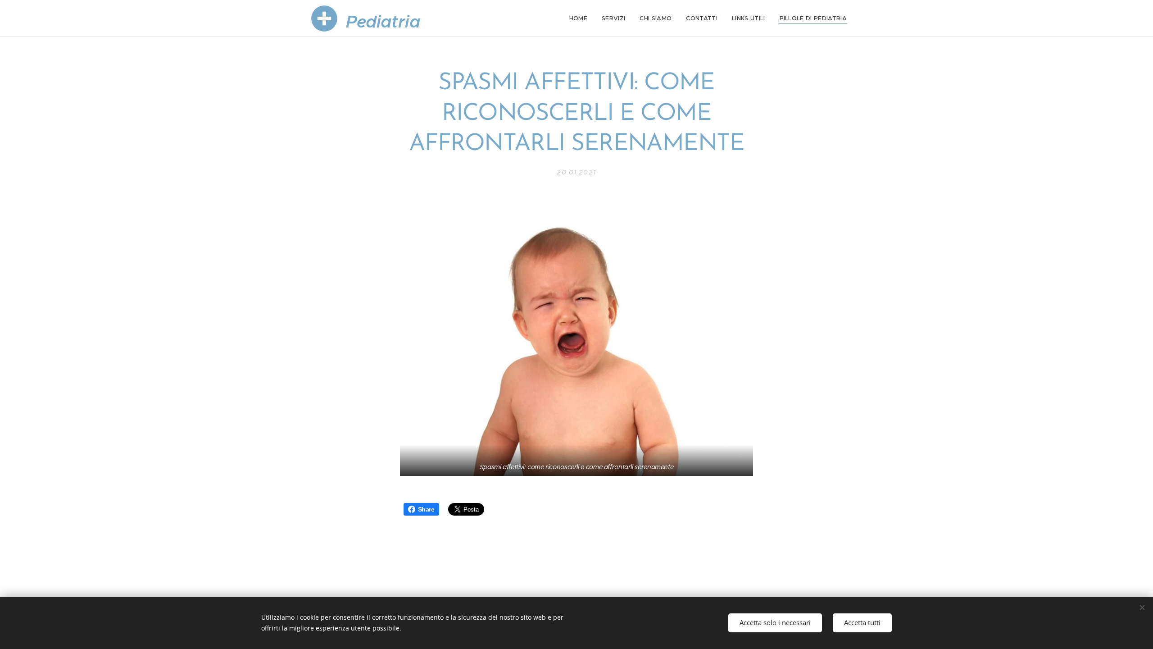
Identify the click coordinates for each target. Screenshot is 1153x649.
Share (426, 509)
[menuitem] (581, 18)
